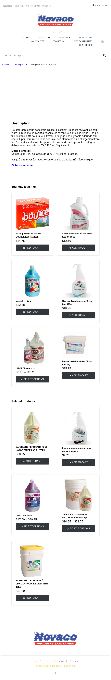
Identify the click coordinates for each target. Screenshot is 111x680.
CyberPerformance (43, 661)
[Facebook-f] (55, 673)
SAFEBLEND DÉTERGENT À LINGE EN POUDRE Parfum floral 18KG (32, 583)
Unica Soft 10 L (23, 301)
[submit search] (104, 55)
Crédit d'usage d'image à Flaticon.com (55, 665)
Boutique (19, 64)
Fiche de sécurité (22, 165)
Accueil (5, 64)
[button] (100, 5)
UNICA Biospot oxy (25, 368)
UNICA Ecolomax (24, 515)
